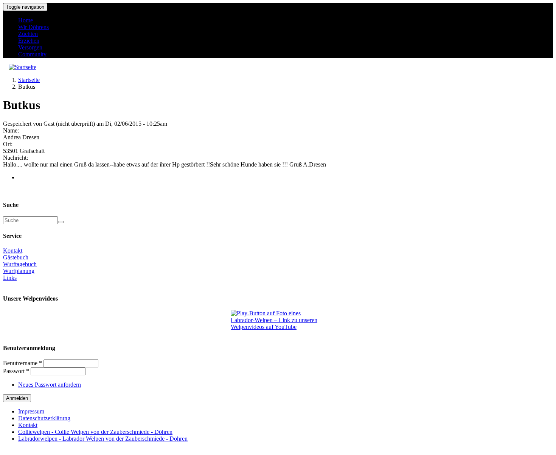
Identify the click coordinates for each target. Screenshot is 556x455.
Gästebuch (15, 257)
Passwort (16, 371)
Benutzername (22, 363)
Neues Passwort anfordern (49, 384)
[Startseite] (22, 67)
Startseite (29, 80)
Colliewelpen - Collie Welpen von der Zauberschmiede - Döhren (95, 432)
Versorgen (30, 47)
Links (10, 278)
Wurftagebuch (20, 264)
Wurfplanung (18, 271)
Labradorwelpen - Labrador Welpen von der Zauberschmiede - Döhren (103, 438)
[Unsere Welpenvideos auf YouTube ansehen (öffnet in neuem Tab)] (278, 320)
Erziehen (28, 40)
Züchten (28, 34)
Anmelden (17, 398)
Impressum (31, 411)
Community (32, 54)
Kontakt (12, 250)
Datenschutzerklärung (44, 418)
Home (25, 20)
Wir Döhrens (33, 27)
